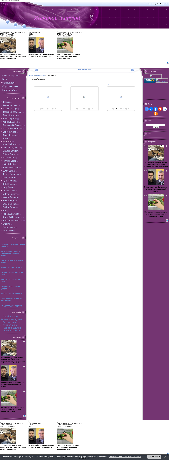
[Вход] (24, 25)
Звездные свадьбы (12, 112)
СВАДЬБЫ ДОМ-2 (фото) (11, 306)
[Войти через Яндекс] (160, 109)
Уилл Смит (8, 230)
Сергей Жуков (10, 132)
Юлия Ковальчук (10, 135)
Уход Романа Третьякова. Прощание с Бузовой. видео (12, 253)
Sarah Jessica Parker (13, 220)
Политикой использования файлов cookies (125, 457)
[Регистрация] (15, 23)
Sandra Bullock (10, 204)
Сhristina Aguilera (11, 147)
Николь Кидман (10, 201)
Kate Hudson (9, 184)
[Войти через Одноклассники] (156, 114)
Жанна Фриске (10, 118)
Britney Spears (9, 154)
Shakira (6, 224)
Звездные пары (10, 109)
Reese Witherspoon (12, 217)
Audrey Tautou (7, 141)
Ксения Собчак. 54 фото (11, 294)
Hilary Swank (9, 177)
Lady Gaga (8, 187)
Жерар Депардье (11, 174)
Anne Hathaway (10, 144)
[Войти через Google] (165, 109)
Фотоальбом (40, 75)
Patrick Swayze (10, 207)
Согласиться (154, 456)
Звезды (6, 102)
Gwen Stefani (9, 171)
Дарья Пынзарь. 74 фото (11, 267)
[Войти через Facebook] (156, 109)
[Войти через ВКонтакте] (151, 109)
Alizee (5, 138)
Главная (32, 75)
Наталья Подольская (13, 128)
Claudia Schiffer (10, 151)
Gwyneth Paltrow (10, 167)
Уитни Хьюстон (10, 227)
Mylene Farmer (10, 194)
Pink (5, 210)
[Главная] (7, 20)
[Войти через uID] (147, 109)
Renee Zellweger (11, 214)
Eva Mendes (8, 157)
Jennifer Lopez (9, 161)
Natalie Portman (10, 197)
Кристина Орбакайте (13, 125)
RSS (166, 4)
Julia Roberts (9, 164)
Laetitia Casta (9, 191)
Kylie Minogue (9, 181)
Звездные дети (10, 105)
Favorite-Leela (49, 99)
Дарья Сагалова (11, 115)
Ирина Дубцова (10, 122)
